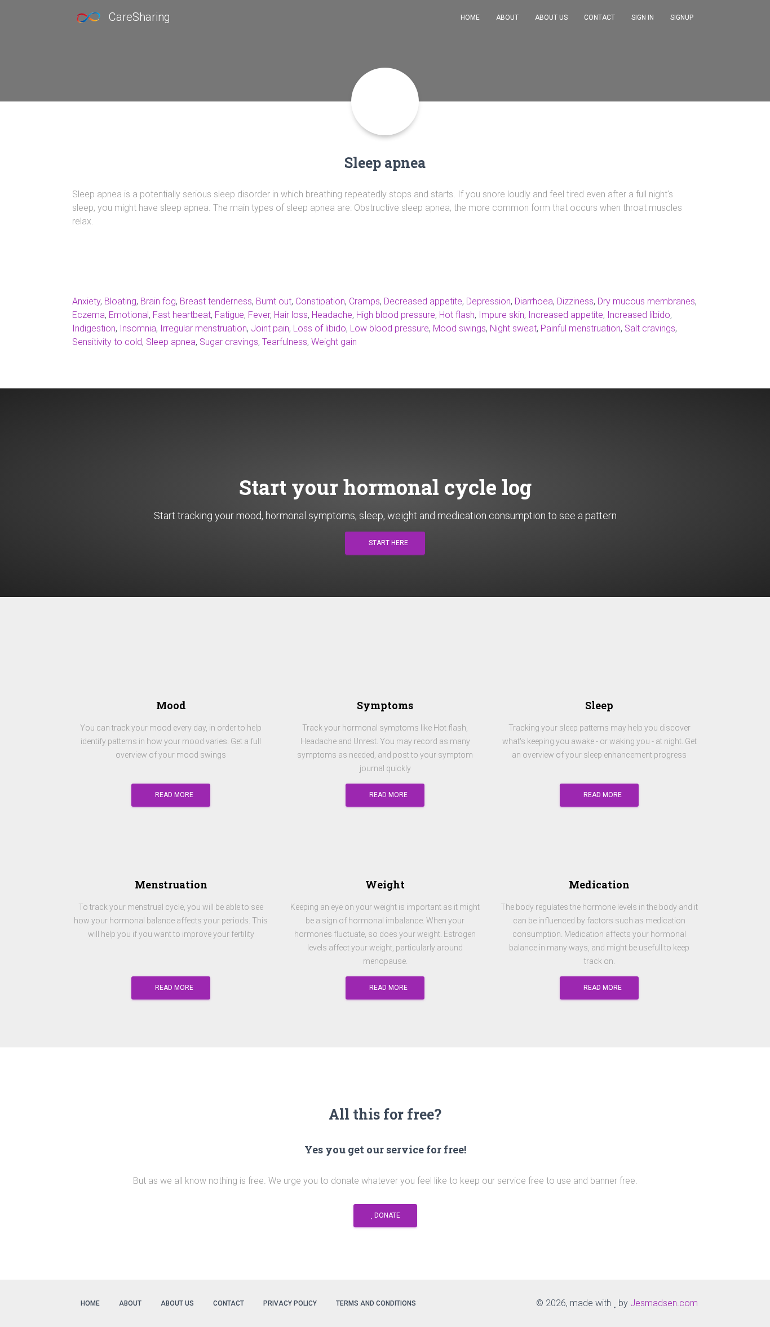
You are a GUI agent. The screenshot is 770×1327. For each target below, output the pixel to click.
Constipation (320, 301)
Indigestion (94, 328)
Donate (386, 1215)
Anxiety (86, 301)
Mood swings (459, 328)
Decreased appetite (423, 301)
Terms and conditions (376, 1303)
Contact (228, 1303)
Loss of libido (319, 328)
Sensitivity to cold (107, 342)
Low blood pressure (389, 328)
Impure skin (501, 314)
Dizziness (575, 301)
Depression (488, 301)
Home (90, 1303)
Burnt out (273, 301)
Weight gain (334, 342)
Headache (332, 314)
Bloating (120, 301)
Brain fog (158, 301)
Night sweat (513, 328)
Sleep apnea (171, 342)
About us (177, 1303)
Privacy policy (290, 1303)
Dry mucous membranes (646, 301)
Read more (173, 795)
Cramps (364, 301)
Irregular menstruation (203, 328)
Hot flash (457, 314)
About (130, 1303)
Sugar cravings (229, 342)
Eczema (88, 314)
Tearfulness (284, 342)
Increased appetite (565, 314)
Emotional (129, 314)
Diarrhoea (534, 301)
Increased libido (638, 314)
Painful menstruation (581, 328)
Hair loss (291, 314)
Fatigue (229, 314)
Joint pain (270, 328)
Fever (259, 314)
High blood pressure (395, 314)
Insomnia (138, 328)
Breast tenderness (216, 301)
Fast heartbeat (182, 314)
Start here (387, 543)
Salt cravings (650, 328)
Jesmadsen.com (664, 1303)
